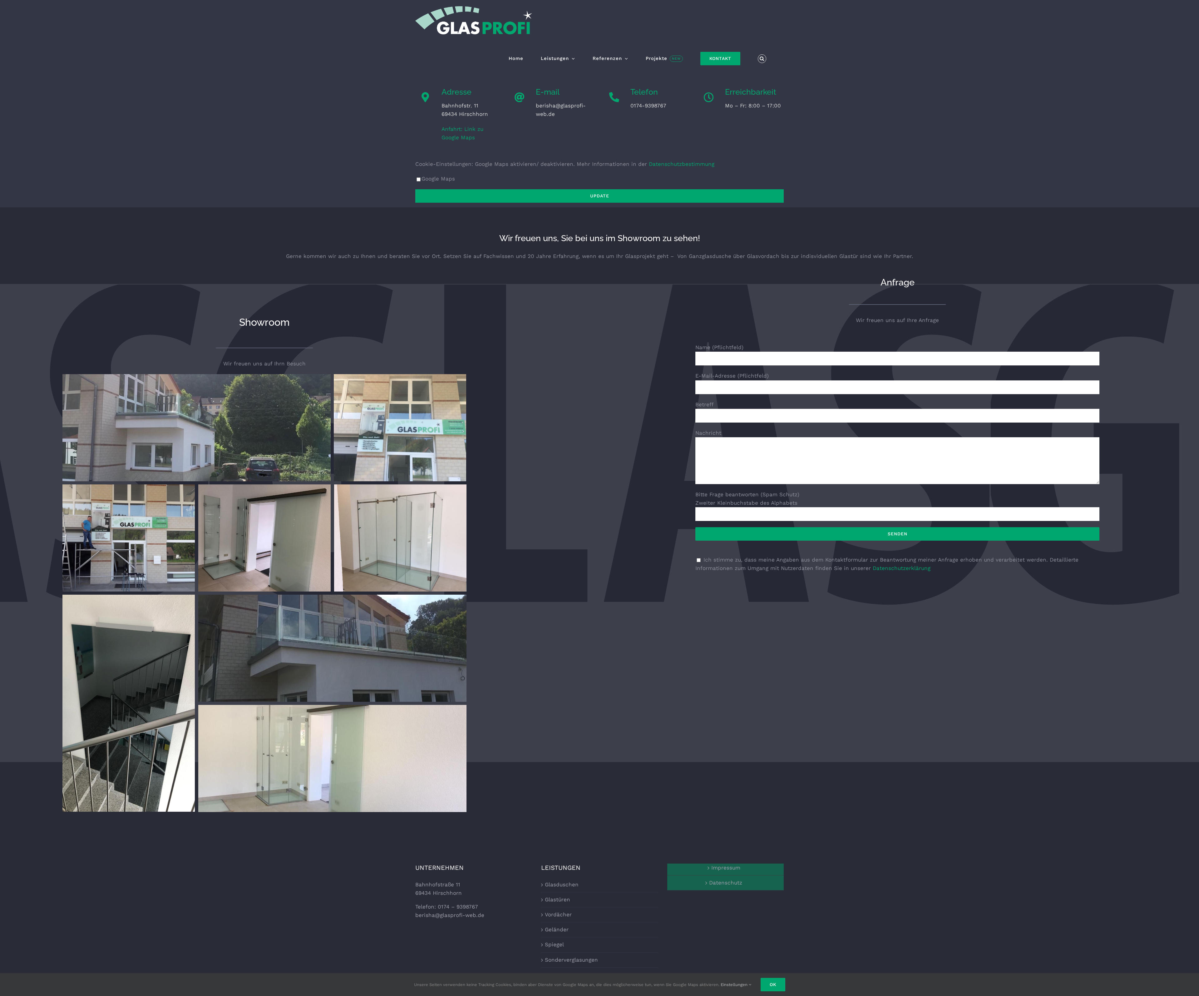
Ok (773, 984)
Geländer (557, 929)
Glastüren (557, 899)
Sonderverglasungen (571, 960)
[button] (762, 59)
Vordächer (558, 914)
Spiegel (554, 944)
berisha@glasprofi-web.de (449, 915)
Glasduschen (562, 884)
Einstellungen (735, 984)
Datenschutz (725, 883)
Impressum (725, 868)
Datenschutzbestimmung (681, 164)
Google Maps (438, 179)
